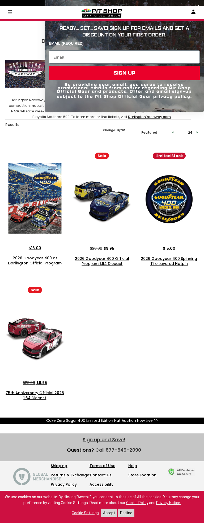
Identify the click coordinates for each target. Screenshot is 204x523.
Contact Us (101, 475)
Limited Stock (169, 155)
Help (132, 465)
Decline (126, 513)
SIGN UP (124, 73)
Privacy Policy (64, 484)
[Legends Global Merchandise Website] (37, 484)
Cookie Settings (85, 513)
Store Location (142, 475)
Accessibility (101, 484)
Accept (109, 513)
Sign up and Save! (104, 439)
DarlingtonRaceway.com (149, 116)
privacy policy (171, 96)
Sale (101, 155)
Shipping (59, 465)
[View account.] (193, 12)
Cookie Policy (137, 503)
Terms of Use (102, 465)
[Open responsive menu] (10, 12)
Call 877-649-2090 (118, 450)
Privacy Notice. (168, 503)
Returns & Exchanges (71, 475)
